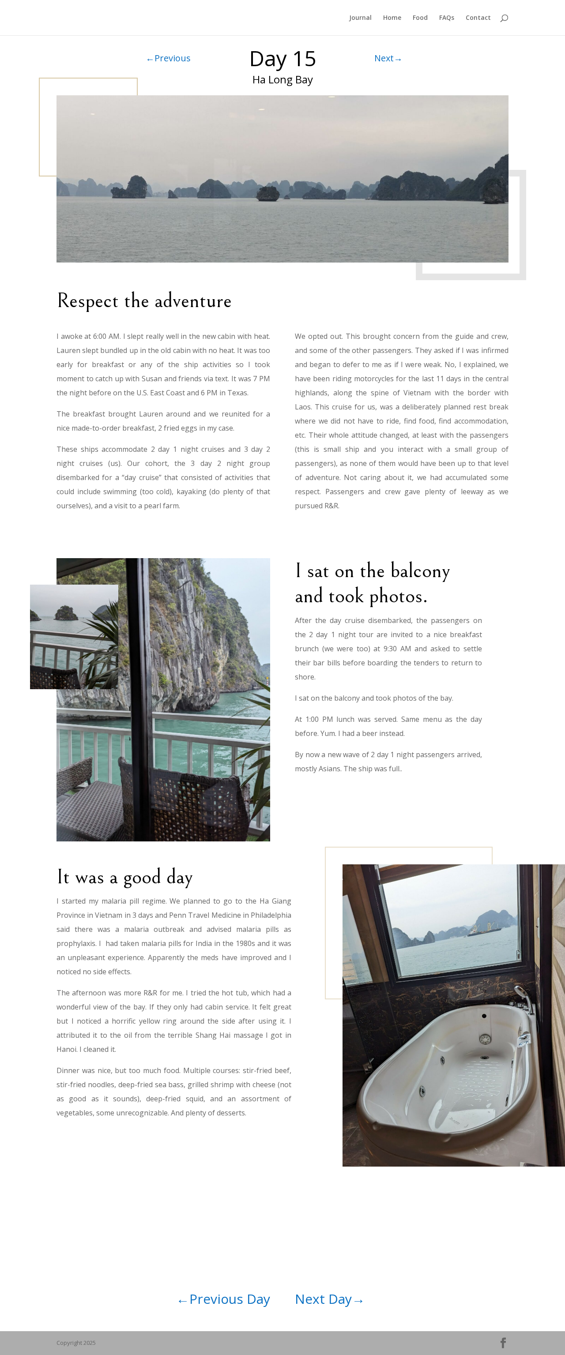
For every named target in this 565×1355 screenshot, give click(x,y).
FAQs (446, 18)
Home (392, 18)
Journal (360, 18)
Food (420, 18)
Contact (478, 18)
